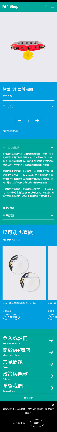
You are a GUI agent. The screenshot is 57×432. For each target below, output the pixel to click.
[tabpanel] (28, 47)
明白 (37, 423)
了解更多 (20, 423)
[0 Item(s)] (46, 6)
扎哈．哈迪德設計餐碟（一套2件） (20, 303)
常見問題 (8, 215)
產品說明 (8, 207)
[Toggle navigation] (52, 7)
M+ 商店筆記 (11, 147)
